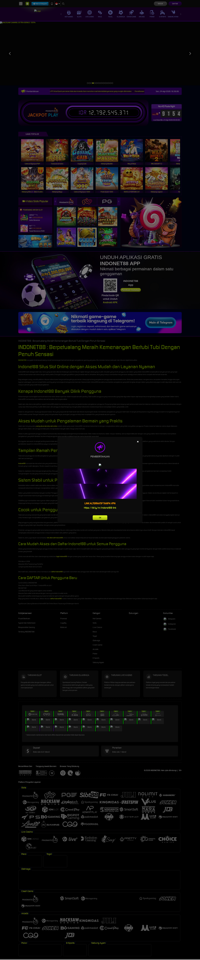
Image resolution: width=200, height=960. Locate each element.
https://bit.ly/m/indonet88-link (100, 507)
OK (100, 517)
